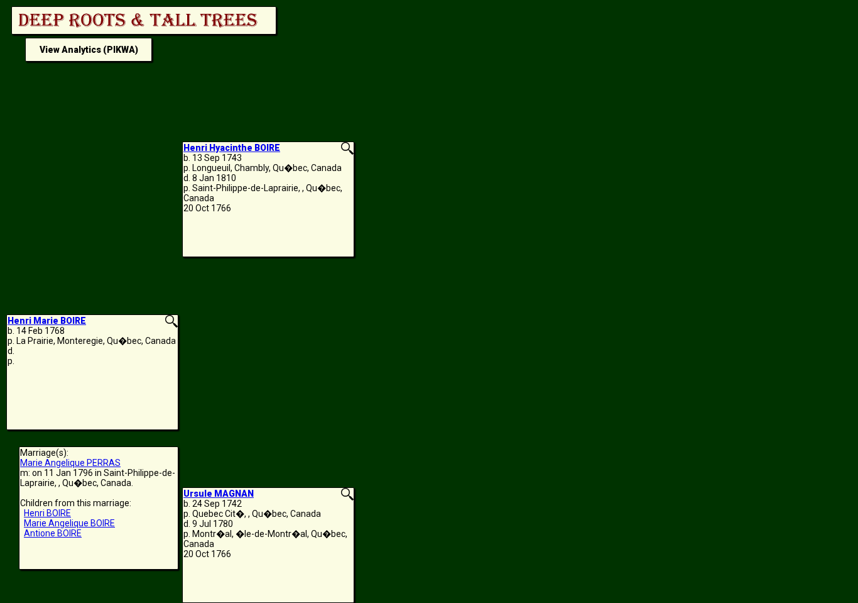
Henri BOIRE (47, 513)
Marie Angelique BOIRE (69, 523)
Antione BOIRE (53, 533)
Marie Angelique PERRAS (70, 463)
